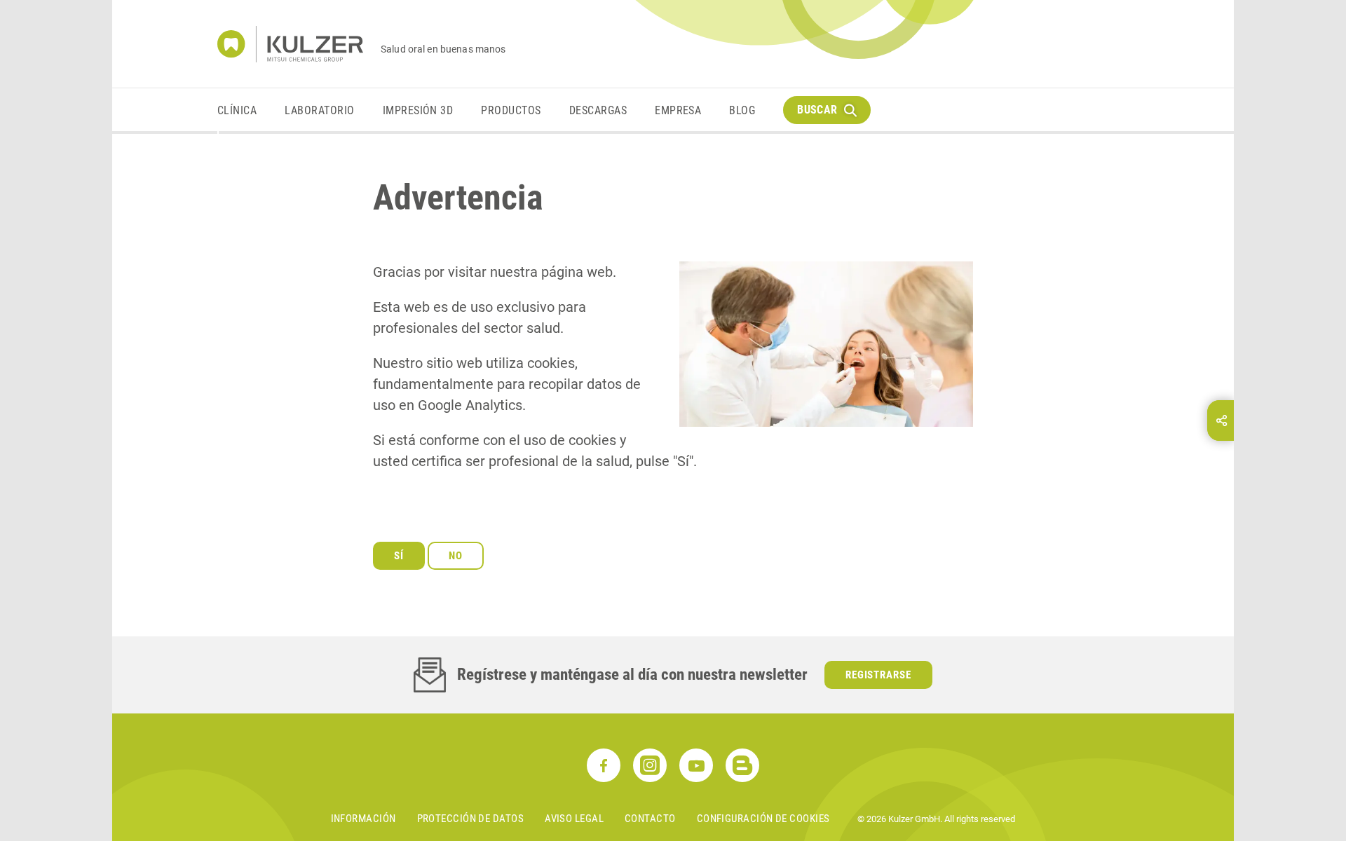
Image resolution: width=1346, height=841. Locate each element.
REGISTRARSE (878, 675)
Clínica (237, 110)
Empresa (678, 110)
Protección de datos (470, 818)
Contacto (650, 818)
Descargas (598, 110)
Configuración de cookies (763, 818)
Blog (742, 110)
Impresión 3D (418, 110)
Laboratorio (319, 110)
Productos (511, 110)
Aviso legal (574, 818)
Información (363, 818)
